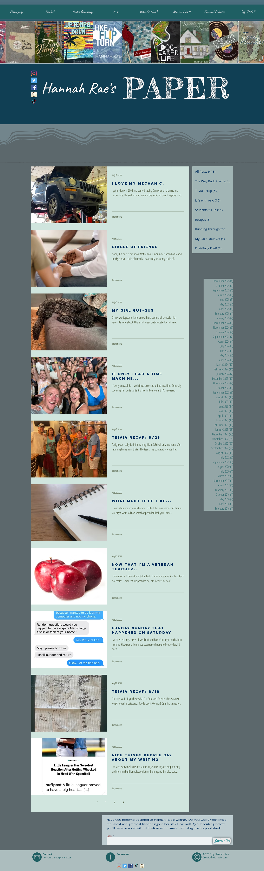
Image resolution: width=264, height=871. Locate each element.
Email (109, 835)
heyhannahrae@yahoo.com (57, 857)
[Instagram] (34, 73)
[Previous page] (97, 802)
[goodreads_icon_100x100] (34, 94)
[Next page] (123, 802)
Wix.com (222, 857)
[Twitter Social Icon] (34, 80)
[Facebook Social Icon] (34, 87)
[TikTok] (34, 101)
